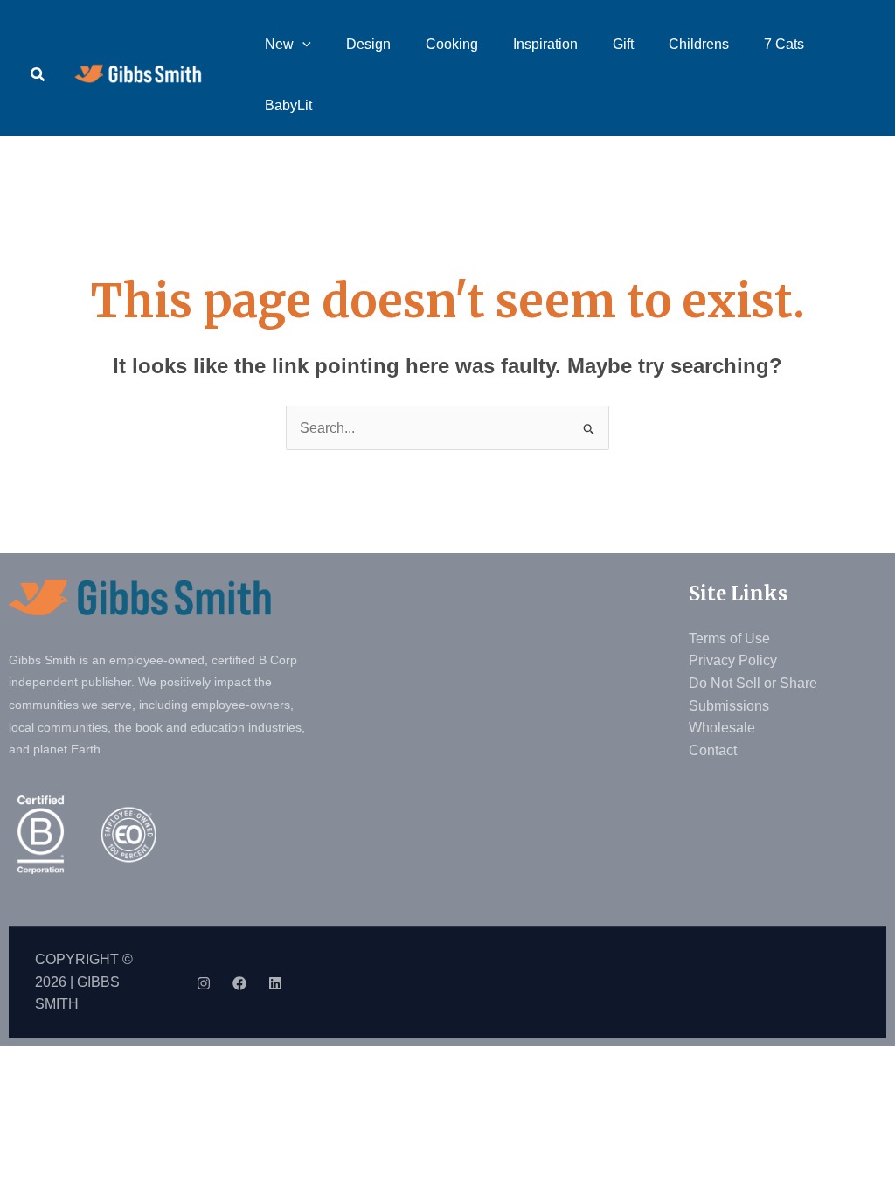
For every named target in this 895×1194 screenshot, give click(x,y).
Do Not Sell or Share (753, 683)
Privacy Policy (733, 660)
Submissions (729, 705)
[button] (38, 75)
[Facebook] (239, 983)
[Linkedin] (275, 983)
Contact (713, 750)
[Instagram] (204, 983)
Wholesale (722, 727)
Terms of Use (729, 638)
